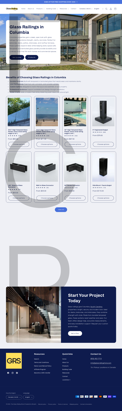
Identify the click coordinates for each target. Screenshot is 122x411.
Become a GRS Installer (42, 373)
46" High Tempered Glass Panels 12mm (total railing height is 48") (73, 131)
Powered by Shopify (30, 404)
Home (64, 359)
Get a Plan (75, 333)
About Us (65, 362)
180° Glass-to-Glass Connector (15, 186)
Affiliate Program (40, 369)
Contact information (86, 404)
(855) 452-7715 (96, 359)
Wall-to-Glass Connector (45, 185)
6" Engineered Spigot (100, 130)
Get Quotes (16, 57)
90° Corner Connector (72, 185)
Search (36, 359)
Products (31, 57)
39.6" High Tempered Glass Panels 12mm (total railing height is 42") (18, 131)
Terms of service (63, 404)
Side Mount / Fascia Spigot (102, 185)
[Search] (106, 9)
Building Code (67, 369)
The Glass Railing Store (17, 404)
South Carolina (96, 307)
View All (61, 209)
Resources (65, 373)
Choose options (19, 144)
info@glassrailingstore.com (101, 363)
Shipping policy (74, 404)
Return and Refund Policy (42, 366)
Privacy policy (52, 404)
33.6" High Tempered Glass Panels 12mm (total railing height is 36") (46, 131)
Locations (66, 380)
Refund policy (42, 404)
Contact (65, 376)
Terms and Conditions (41, 362)
